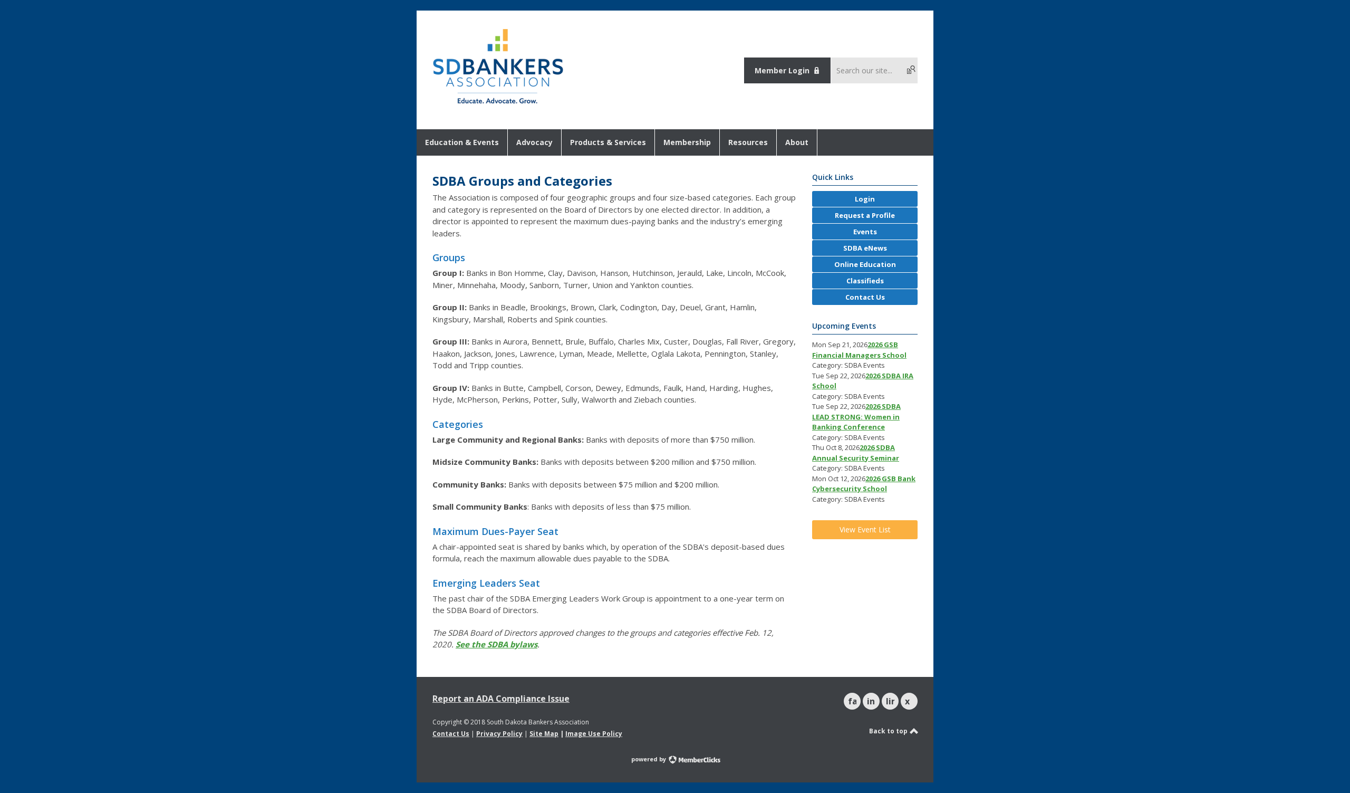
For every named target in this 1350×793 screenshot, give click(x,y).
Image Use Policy (593, 733)
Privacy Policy (499, 733)
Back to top (889, 731)
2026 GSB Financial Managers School (859, 350)
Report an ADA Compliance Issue (501, 698)
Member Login (782, 70)
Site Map (543, 733)
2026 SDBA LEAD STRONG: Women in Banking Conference (856, 417)
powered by (649, 759)
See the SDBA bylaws (496, 644)
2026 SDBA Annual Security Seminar (855, 453)
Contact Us (450, 733)
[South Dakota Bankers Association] (498, 104)
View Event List (865, 529)
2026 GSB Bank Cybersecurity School (863, 484)
